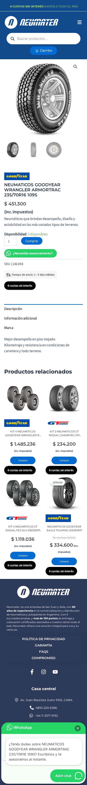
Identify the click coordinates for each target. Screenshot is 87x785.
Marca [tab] (8, 327)
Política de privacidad (43, 639)
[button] (79, 22)
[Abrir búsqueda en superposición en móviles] (43, 38)
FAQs (43, 652)
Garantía (43, 645)
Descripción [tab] (13, 308)
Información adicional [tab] (20, 318)
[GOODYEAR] (17, 176)
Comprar (31, 241)
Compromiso (44, 658)
